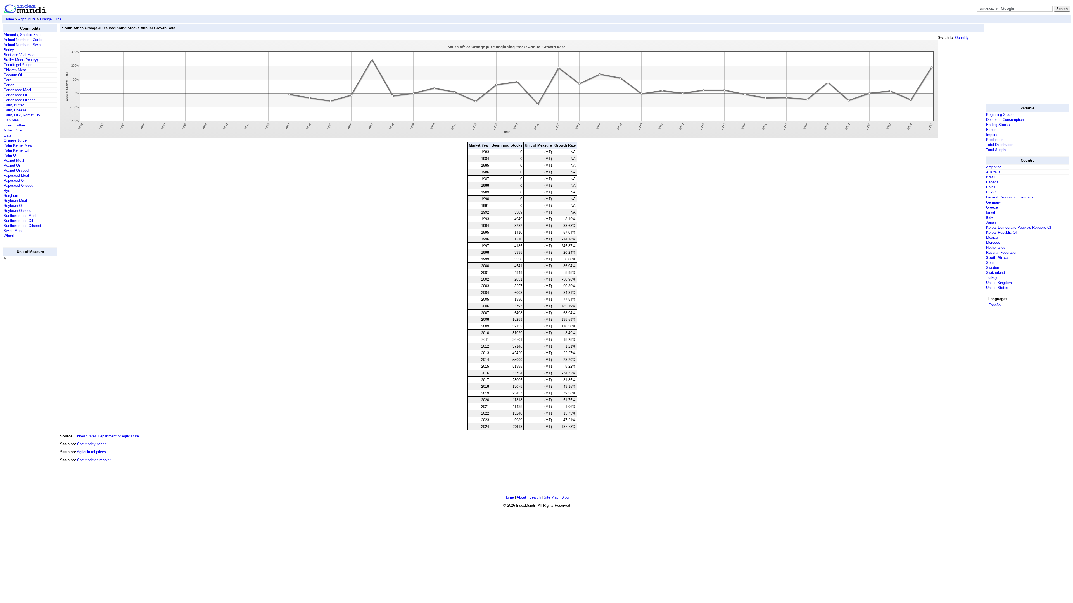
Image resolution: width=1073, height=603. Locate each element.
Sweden (992, 267)
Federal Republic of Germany (1009, 197)
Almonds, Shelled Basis (23, 35)
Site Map (551, 497)
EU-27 (991, 192)
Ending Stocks (998, 125)
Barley (9, 50)
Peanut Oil (12, 165)
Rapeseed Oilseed (18, 185)
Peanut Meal (14, 160)
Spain (990, 262)
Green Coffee (14, 125)
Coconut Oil (13, 75)
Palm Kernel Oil (16, 150)
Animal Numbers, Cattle (23, 40)
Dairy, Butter (14, 105)
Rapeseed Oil (14, 180)
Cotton (9, 85)
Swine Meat (13, 231)
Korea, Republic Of (1001, 232)
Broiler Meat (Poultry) (21, 60)
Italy (989, 217)
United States (997, 288)
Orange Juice (50, 19)
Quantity (962, 37)
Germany (993, 202)
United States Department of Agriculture (107, 436)
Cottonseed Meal (17, 90)
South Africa (997, 257)
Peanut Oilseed (16, 170)
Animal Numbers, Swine (23, 45)
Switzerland (995, 273)
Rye (7, 190)
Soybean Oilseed (17, 211)
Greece (992, 207)
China (990, 187)
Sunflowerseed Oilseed (22, 226)
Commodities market (94, 460)
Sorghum (11, 195)
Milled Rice (13, 130)
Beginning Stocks (1000, 115)
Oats (7, 135)
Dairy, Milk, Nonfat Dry (22, 115)
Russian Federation (1001, 252)
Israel (990, 212)
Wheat (9, 236)
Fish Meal (12, 120)
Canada (992, 182)
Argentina (993, 167)
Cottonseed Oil (16, 95)
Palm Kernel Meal (18, 145)
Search (535, 497)
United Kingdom (999, 283)
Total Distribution (999, 145)
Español (994, 305)
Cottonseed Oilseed (19, 100)
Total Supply (996, 150)
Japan (991, 222)
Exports (992, 130)
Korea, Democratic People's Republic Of (1018, 227)
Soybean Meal (15, 200)
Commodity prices (91, 444)
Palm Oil (11, 155)
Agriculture (26, 19)
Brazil (990, 177)
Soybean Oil (13, 206)
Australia (993, 172)
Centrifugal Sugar (18, 65)
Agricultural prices (91, 452)
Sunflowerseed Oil (18, 221)
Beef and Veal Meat (19, 55)
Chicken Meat (15, 70)
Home (9, 19)
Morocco (993, 242)
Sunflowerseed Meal (20, 216)
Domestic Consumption (1005, 120)
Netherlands (995, 247)
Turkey (991, 278)
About (521, 497)
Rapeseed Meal (16, 175)
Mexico (992, 237)
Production (994, 140)
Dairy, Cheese (15, 110)
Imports (992, 135)
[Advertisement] (25, 349)
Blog (565, 497)
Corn (7, 80)
